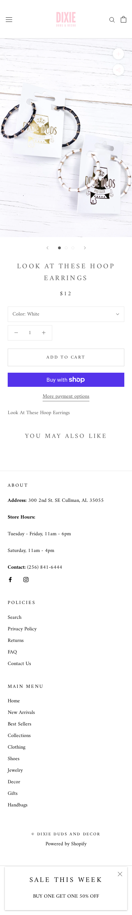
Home (14, 701)
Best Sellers (19, 724)
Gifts (13, 793)
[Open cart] (123, 19)
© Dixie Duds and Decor (65, 834)
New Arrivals (21, 712)
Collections (19, 736)
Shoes (14, 759)
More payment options (66, 396)
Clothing (16, 747)
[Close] (120, 874)
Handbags (18, 805)
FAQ (12, 652)
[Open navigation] (9, 19)
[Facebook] (10, 579)
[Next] (85, 247)
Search (14, 617)
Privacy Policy (22, 629)
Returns (16, 640)
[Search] (112, 19)
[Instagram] (26, 579)
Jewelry (15, 770)
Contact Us (19, 664)
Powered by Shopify (66, 843)
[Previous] (47, 247)
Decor (14, 782)
